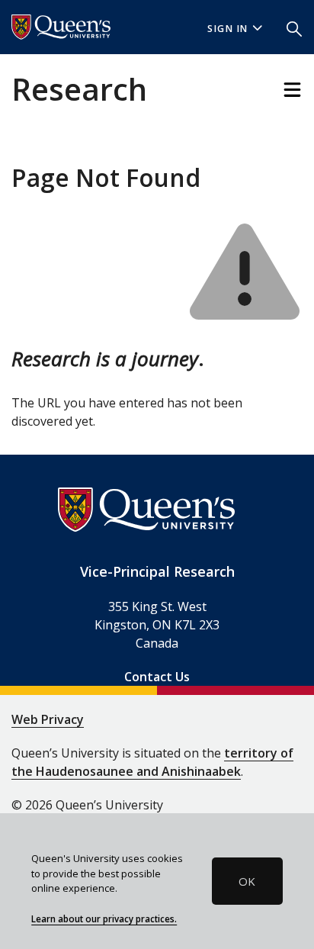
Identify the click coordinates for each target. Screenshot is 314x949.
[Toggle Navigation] (292, 89)
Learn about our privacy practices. (104, 918)
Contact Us (157, 676)
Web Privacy (47, 719)
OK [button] (247, 881)
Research (79, 89)
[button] (294, 27)
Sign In (227, 28)
